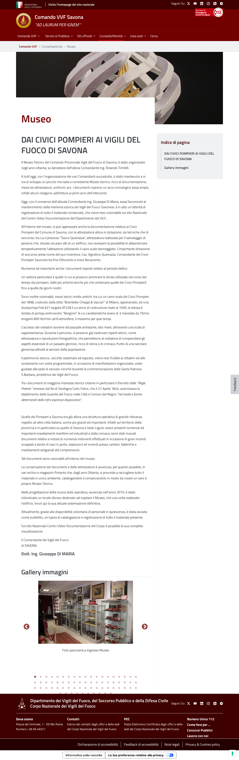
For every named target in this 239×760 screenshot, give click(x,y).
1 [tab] (35, 677)
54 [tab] (119, 688)
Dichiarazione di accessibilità (98, 744)
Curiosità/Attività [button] (111, 36)
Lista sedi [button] (136, 36)
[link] (189, 4)
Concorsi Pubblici (200, 730)
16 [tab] (119, 677)
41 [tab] (46, 688)
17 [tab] (125, 677)
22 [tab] (46, 682)
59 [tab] (66, 693)
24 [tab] (57, 682)
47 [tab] (80, 688)
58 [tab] (60, 693)
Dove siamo (24, 719)
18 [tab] (130, 677)
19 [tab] (136, 677)
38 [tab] (136, 682)
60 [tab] (71, 693)
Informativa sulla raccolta (84, 755)
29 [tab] (85, 682)
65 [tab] (99, 693)
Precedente (26, 627)
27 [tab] (74, 682)
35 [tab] (119, 682)
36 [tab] (125, 682)
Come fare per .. (198, 724)
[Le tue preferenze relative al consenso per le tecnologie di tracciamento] (232, 753)
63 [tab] (88, 693)
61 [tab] (77, 693)
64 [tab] (94, 693)
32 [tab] (102, 682)
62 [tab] (83, 693)
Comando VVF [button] (27, 36)
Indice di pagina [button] (175, 142)
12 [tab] (97, 677)
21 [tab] (41, 682)
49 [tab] (91, 688)
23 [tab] (52, 682)
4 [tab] (52, 677)
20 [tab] (35, 682)
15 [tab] (113, 677)
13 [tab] (102, 677)
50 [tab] (97, 688)
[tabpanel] (86, 619)
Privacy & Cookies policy (203, 744)
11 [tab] (91, 677)
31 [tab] (97, 682)
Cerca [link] (154, 36)
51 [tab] (102, 688)
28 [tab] (80, 682)
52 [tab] (108, 688)
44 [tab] (63, 688)
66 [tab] (105, 693)
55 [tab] (125, 688)
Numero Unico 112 (200, 719)
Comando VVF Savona (59, 17)
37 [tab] (130, 682)
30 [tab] (91, 682)
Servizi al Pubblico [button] (57, 36)
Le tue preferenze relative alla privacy (136, 755)
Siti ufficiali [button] (84, 36)
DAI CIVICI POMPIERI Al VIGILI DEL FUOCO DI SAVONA (189, 156)
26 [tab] (69, 682)
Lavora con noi (197, 735)
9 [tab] (80, 677)
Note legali (171, 744)
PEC (127, 719)
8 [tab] (74, 677)
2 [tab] (41, 677)
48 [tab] (85, 688)
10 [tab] (85, 677)
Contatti (73, 719)
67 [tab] (111, 693)
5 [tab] (57, 677)
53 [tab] (113, 688)
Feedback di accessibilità (141, 744)
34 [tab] (113, 682)
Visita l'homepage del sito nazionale (71, 4)
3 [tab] (46, 677)
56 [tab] (130, 688)
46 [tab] (74, 688)
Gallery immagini (176, 167)
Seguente (145, 627)
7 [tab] (69, 677)
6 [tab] (63, 677)
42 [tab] (52, 688)
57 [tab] (136, 688)
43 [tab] (57, 688)
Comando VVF (28, 46)
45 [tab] (69, 688)
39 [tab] (35, 688)
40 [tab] (41, 688)
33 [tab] (108, 682)
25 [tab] (63, 682)
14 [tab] (108, 677)
